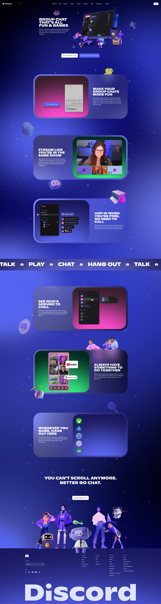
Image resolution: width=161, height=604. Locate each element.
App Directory (85, 564)
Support (111, 557)
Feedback (111, 575)
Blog (110, 561)
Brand (97, 561)
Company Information (128, 570)
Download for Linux (70, 55)
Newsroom (98, 564)
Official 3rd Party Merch (114, 573)
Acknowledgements (127, 566)
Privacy (125, 559)
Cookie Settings (126, 561)
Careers (107, 4)
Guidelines (125, 564)
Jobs (97, 559)
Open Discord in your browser (89, 55)
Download (54, 4)
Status (83, 561)
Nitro (60, 4)
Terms (124, 557)
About (97, 557)
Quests (111, 570)
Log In (156, 3)
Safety (110, 559)
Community (112, 566)
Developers (112, 568)
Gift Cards (84, 566)
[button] (66, 4)
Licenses (125, 568)
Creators (111, 564)
